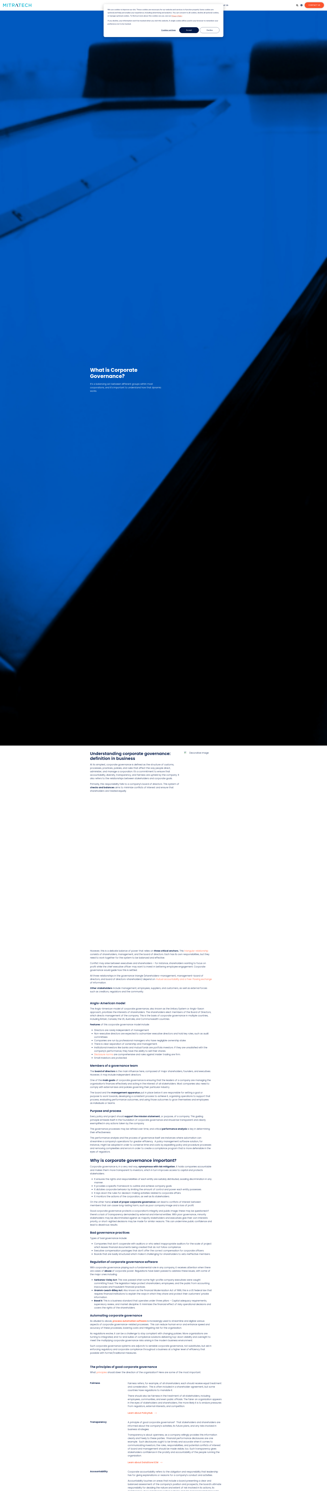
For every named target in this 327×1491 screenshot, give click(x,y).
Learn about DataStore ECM (143, 1462)
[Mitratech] (17, 5)
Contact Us (314, 5)
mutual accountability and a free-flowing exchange (184, 979)
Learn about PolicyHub (140, 1412)
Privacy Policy (176, 16)
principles (101, 1372)
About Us (223, 5)
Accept (189, 30)
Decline (210, 30)
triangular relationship (196, 950)
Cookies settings (168, 30)
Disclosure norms (103, 1054)
